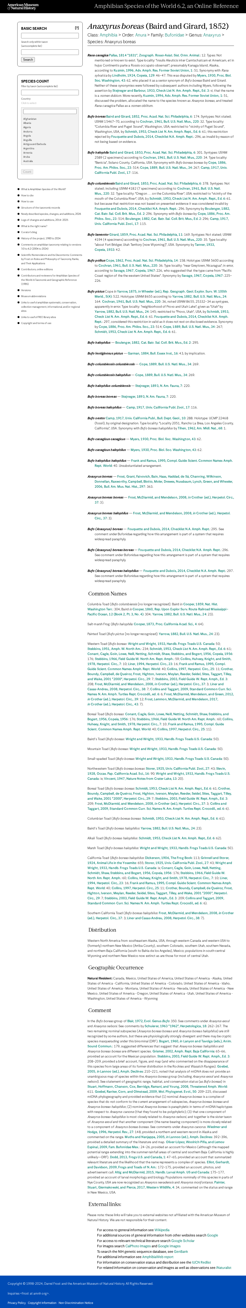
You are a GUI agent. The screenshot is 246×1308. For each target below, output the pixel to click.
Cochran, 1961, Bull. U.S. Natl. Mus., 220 (169, 121)
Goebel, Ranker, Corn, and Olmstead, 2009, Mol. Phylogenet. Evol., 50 (146, 1091)
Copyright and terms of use (36, 323)
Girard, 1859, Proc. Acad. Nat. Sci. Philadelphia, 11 (145, 234)
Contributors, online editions (37, 269)
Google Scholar (183, 1241)
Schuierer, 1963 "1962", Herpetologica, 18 (175, 1026)
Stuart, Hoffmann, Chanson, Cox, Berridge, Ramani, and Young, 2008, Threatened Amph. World (157, 1086)
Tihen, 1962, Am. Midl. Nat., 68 (200, 428)
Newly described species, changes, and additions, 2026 (51, 214)
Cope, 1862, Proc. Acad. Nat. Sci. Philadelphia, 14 (142, 260)
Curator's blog (29, 232)
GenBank (181, 1252)
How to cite (27, 195)
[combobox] (50, 103)
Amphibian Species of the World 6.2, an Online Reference (166, 6)
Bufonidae (174, 35)
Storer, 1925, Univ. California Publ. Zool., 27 (177, 768)
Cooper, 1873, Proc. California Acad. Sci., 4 (165, 624)
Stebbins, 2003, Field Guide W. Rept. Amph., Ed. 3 (191, 679)
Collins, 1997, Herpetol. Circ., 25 (190, 669)
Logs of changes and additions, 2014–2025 (44, 220)
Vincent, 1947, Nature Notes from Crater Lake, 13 (140, 778)
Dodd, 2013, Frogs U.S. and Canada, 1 (138, 1157)
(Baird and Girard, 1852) (158, 26)
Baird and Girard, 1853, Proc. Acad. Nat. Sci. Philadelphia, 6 (152, 152)
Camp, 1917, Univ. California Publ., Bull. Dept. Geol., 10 (145, 418)
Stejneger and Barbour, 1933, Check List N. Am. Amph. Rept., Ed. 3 (160, 90)
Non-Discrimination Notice (76, 1303)
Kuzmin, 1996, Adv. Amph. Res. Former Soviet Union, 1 (153, 70)
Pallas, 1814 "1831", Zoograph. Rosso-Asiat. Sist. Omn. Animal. (154, 55)
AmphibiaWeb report (157, 1257)
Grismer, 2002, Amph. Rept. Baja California (183, 1051)
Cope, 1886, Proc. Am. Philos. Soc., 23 (126, 327)
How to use (27, 201)
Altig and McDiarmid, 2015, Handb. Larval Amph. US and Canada (162, 1172)
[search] (50, 127)
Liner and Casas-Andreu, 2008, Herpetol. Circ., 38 (163, 918)
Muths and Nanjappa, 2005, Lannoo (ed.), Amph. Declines (168, 1137)
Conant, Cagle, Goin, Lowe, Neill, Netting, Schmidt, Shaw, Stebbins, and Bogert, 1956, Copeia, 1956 (159, 654)
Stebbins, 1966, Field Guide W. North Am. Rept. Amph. (134, 659)
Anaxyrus (212, 35)
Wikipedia (161, 1230)
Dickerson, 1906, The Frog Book (168, 858)
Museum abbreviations (33, 296)
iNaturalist (223, 1268)
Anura (141, 35)
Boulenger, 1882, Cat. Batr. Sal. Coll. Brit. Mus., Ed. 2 (163, 219)
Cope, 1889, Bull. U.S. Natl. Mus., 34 (166, 167)
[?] (77, 28)
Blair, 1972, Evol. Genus (148, 1021)
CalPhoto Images (138, 1246)
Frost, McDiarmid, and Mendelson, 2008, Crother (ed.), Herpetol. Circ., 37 (150, 684)
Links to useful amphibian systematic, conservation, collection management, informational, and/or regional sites (50, 306)
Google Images (169, 1246)
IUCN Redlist (201, 1262)
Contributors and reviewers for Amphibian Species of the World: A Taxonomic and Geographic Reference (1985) (50, 280)
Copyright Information (42, 1303)
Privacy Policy (17, 1303)
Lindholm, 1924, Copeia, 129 (133, 75)
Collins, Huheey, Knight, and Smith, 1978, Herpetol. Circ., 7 (170, 878)
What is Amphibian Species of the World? (43, 189)
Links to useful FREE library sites (38, 317)
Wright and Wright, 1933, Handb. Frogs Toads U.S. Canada (171, 644)
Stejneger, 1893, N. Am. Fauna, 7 (158, 386)
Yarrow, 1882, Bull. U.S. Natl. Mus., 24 (199, 296)
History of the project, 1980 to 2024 (41, 238)
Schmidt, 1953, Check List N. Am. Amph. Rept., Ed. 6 (163, 131)
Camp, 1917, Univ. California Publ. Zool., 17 (158, 407)
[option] (51, 119)
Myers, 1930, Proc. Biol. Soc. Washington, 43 (163, 439)
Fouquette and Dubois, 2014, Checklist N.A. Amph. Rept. (152, 136)
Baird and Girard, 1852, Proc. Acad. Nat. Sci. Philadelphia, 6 (149, 116)
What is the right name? (34, 226)
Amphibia (108, 35)
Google (212, 1235)
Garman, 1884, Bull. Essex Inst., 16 (153, 353)
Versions (26, 290)
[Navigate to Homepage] (23, 6)
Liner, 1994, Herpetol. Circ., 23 (150, 664)
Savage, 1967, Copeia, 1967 (134, 270)
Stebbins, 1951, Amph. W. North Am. (114, 649)
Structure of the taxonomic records (40, 208)
